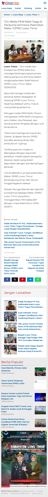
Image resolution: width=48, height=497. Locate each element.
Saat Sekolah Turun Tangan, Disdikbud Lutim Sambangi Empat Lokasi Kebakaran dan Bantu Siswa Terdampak (23, 235)
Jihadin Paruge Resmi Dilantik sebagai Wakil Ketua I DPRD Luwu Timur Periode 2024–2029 (13, 265)
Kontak (40, 491)
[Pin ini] (22, 279)
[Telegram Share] (30, 279)
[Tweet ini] (15, 279)
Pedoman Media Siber (19, 493)
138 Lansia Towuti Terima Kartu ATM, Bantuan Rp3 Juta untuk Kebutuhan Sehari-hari (22, 245)
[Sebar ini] (7, 279)
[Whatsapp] (38, 279)
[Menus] (45, 3)
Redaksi (4, 493)
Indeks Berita (37, 493)
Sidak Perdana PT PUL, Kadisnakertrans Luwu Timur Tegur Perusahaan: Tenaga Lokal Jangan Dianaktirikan (23, 226)
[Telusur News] (10, 3)
